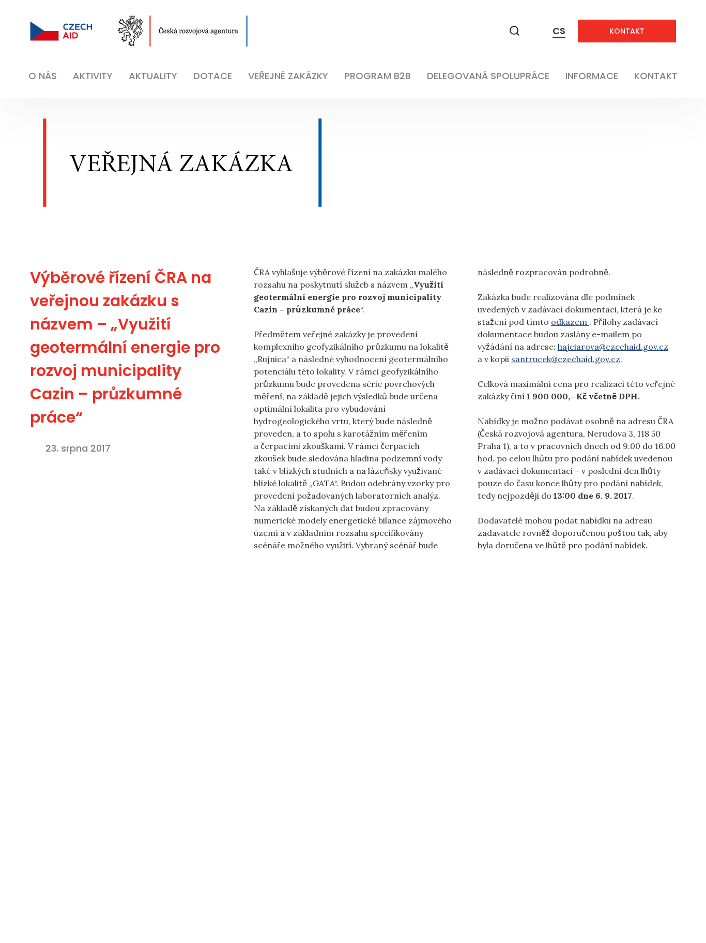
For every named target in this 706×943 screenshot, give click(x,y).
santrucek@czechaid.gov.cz (565, 359)
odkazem (570, 322)
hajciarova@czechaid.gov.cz (613, 346)
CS (558, 30)
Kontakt (626, 31)
